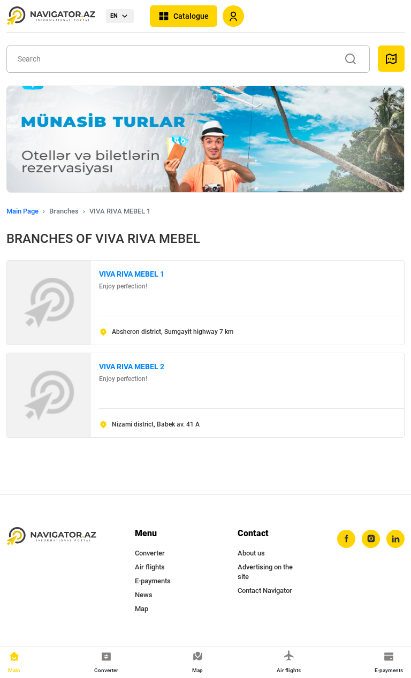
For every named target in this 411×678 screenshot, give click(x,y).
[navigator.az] (51, 536)
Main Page (22, 211)
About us (251, 553)
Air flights (150, 567)
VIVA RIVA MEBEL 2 (131, 366)
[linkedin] (395, 539)
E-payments (153, 581)
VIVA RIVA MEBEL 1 (131, 274)
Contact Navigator (265, 590)
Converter (150, 553)
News (144, 595)
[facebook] (346, 539)
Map (141, 609)
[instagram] (371, 539)
